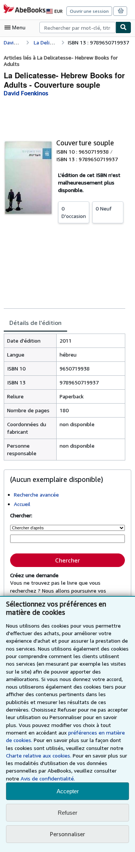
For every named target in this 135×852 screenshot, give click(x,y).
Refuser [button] (67, 812)
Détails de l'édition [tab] (35, 322)
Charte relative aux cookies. (39, 755)
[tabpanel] (64, 397)
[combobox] (77, 27)
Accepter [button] (68, 791)
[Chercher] (123, 27)
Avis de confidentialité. (48, 778)
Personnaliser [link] (67, 834)
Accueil (22, 504)
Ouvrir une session (89, 11)
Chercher (67, 560)
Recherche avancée (36, 494)
